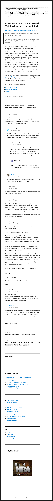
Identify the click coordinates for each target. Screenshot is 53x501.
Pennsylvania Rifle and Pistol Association (17, 384)
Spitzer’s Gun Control (11, 89)
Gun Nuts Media (11, 404)
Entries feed (10, 434)
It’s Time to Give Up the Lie (12, 87)
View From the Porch (12, 418)
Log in (8, 432)
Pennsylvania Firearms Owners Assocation (17, 382)
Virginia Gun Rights (12, 420)
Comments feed (11, 436)
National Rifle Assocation (13, 379)
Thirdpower (12, 305)
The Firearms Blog (11, 414)
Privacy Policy (19, 497)
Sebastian (9, 96)
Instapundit (10, 405)
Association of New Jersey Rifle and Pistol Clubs (19, 377)
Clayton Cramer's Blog (12, 400)
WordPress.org (10, 438)
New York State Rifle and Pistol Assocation (17, 380)
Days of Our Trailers (12, 402)
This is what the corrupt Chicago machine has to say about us (21, 30)
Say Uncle (9, 413)
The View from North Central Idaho (16, 416)
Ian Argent (13, 174)
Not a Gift (7, 91)
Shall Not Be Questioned (10, 497)
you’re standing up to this (12, 77)
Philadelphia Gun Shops (13, 386)
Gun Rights (20, 96)
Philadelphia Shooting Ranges (14, 388)
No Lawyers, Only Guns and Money (15, 407)
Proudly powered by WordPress (29, 497)
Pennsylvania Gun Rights (13, 411)
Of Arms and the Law (12, 409)
